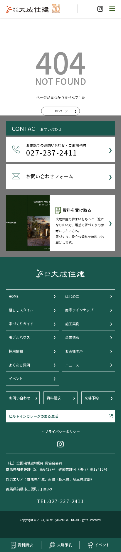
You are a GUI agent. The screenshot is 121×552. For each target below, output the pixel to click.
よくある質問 (19, 364)
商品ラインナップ (79, 309)
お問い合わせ (19, 397)
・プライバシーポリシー (60, 431)
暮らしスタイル (21, 309)
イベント (102, 545)
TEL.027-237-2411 (60, 501)
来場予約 (64, 545)
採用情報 (16, 350)
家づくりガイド (21, 323)
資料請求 (25, 545)
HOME (14, 296)
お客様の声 (74, 350)
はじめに (72, 296)
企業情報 (72, 337)
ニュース (72, 364)
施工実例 (72, 323)
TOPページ (60, 111)
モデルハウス (19, 337)
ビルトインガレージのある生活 (33, 416)
